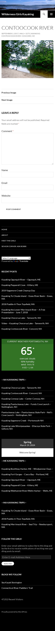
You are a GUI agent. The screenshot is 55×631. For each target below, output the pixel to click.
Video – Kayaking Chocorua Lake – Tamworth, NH (25, 323)
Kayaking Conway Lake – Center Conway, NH (23, 398)
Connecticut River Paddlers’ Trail (17, 588)
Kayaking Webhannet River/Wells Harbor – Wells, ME (27, 490)
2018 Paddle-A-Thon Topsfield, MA (18, 304)
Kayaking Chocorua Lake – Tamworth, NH (21, 318)
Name (5, 170)
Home (4, 229)
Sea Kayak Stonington (12, 582)
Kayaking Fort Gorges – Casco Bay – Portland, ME (25, 474)
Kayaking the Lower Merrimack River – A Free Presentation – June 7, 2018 (23, 311)
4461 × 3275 (25, 33)
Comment (7, 131)
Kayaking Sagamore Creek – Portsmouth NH (23, 420)
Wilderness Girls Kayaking (18, 14)
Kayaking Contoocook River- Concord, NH (21, 34)
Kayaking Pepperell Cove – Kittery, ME (20, 285)
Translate (23, 261)
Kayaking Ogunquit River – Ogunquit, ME (21, 279)
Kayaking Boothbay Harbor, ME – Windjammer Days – (27, 469)
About (5, 235)
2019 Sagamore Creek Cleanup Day (18, 290)
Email (4, 182)
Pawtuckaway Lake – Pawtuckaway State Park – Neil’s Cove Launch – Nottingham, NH (27, 413)
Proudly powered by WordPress (14, 612)
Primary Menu (51, 14)
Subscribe (8, 563)
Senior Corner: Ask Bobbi (14, 246)
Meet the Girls (9, 241)
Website (6, 195)
